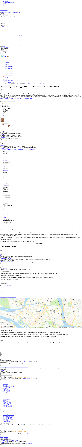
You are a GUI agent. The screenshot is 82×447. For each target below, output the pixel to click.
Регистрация (5, 10)
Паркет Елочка (6, 420)
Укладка (4, 3)
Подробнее (2, 134)
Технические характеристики (6, 149)
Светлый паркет (6, 421)
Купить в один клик (4, 105)
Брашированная (6, 170)
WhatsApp (21, 35)
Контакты (5, 6)
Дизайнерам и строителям (8, 2)
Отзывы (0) (33, 149)
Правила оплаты (6, 391)
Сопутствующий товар (7, 406)
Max (4, 46)
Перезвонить (3, 432)
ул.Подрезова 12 (3, 435)
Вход (1, 10)
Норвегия (5, 115)
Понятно (2, 444)
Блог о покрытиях (6, 390)
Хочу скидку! (3, 379)
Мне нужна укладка (4, 380)
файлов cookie (29, 443)
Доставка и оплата (6, 387)
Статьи (4, 5)
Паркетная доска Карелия (8, 412)
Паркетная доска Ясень (7, 418)
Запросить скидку (4, 101)
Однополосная (6, 185)
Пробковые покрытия (7, 405)
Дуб (4, 166)
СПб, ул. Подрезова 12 (5, 15)
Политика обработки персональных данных (9, 440)
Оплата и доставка (7, 4)
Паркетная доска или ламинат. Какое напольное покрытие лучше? (14, 367)
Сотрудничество (12, 101)
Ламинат (4, 400)
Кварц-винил (5, 401)
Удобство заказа (3, 268)
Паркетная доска (6, 399)
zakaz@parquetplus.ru (4, 47)
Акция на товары (6, 407)
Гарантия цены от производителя (7, 251)
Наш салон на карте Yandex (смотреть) (8, 297)
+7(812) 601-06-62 (4, 26)
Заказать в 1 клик (4, 127)
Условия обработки (26, 361)
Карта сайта (5, 392)
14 (3, 193)
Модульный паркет (7, 402)
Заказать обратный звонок (5, 48)
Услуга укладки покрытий (8, 386)
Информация (4, 131)
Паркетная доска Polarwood (8, 415)
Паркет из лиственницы (8, 419)
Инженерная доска (7, 403)
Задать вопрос (3, 90)
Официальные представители (6, 261)
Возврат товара (6, 389)
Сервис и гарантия (4, 264)
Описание (15, 149)
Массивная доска (6, 404)
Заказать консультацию (41, 243)
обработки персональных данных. (19, 377)
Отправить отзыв (4, 362)
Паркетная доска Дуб (7, 417)
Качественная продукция (5, 258)
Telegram (20, 45)
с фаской (4, 217)
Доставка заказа (3, 255)
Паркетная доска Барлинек (8, 411)
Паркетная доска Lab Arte (8, 414)
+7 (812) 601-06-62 (8, 285)
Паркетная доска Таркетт (8, 416)
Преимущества (20, 149)
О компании (5, 1)
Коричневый (5, 175)
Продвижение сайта (4, 442)
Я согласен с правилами (14, 377)
